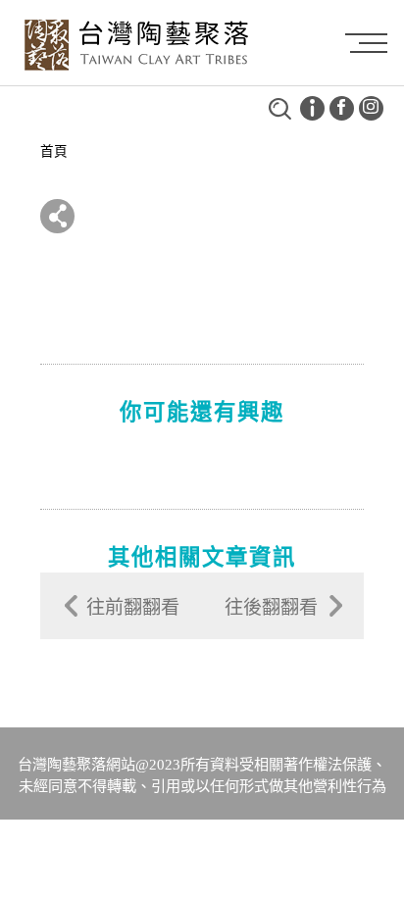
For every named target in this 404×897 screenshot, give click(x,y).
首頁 (54, 151)
